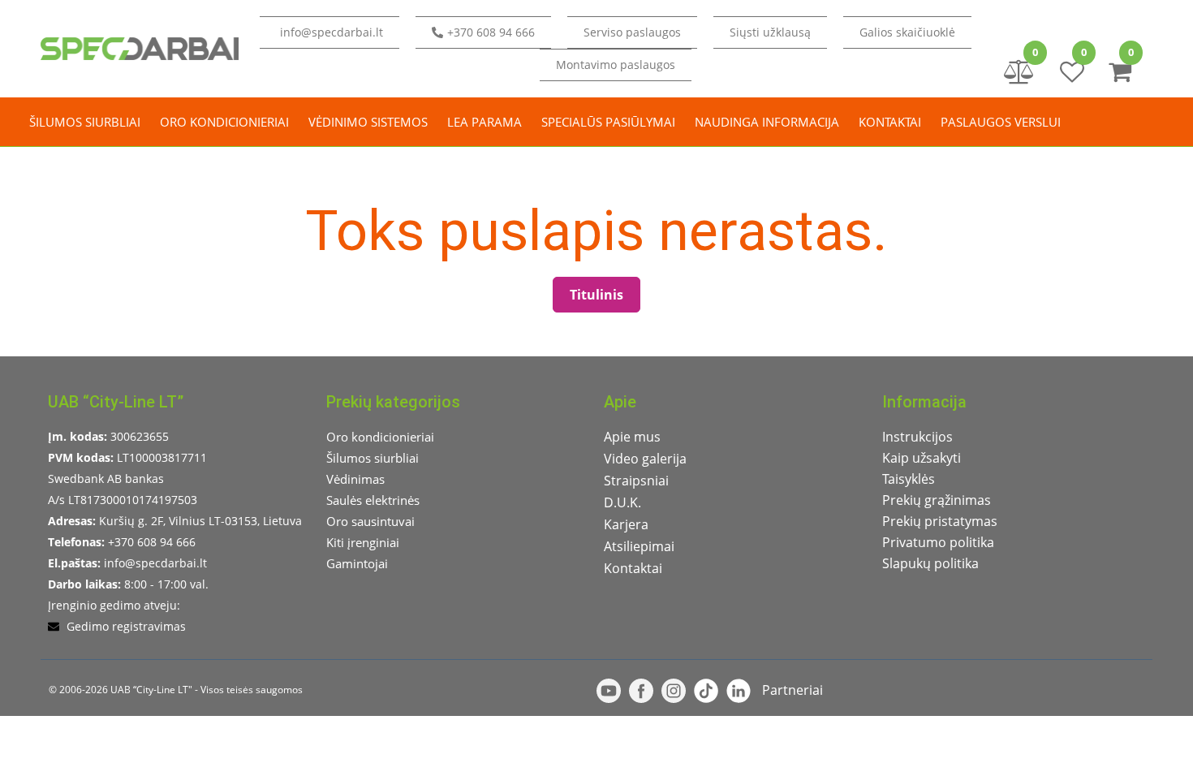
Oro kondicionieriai (224, 122)
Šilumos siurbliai (84, 122)
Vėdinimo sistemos (368, 122)
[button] (770, 32)
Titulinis (596, 295)
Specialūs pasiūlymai (608, 122)
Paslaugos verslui (1001, 122)
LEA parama (484, 122)
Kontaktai (890, 122)
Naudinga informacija (767, 122)
